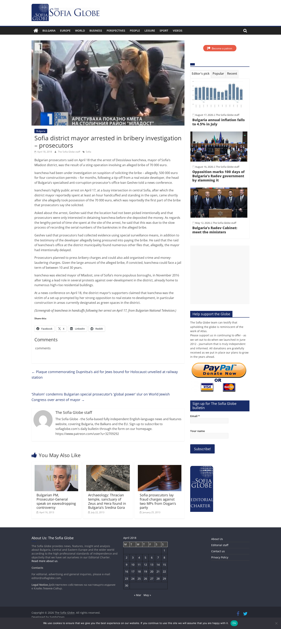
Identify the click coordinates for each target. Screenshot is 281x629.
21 (158, 571)
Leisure (150, 30)
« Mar (137, 595)
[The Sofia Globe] (36, 31)
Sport (164, 30)
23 (126, 578)
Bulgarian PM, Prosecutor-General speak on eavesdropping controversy (56, 501)
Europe (65, 30)
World (80, 30)
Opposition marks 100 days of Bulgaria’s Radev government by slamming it (218, 175)
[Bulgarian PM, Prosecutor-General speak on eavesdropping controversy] (56, 467)
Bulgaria (48, 30)
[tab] (200, 74)
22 (164, 571)
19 (145, 571)
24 (132, 578)
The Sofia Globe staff (69, 151)
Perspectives (116, 30)
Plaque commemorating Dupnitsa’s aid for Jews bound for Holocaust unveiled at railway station (105, 374)
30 (126, 585)
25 (139, 578)
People (135, 30)
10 (132, 564)
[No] (276, 623)
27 (151, 578)
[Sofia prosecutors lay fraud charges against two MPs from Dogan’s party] (159, 467)
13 (151, 564)
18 (139, 571)
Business (95, 30)
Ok (234, 623)
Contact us (218, 551)
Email (195, 416)
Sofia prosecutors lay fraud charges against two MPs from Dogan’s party (158, 501)
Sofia (88, 151)
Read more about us (45, 561)
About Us (217, 539)
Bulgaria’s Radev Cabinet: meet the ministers (214, 229)
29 (164, 578)
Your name (197, 431)
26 (145, 578)
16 (126, 571)
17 (132, 571)
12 (145, 564)
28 (158, 578)
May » (147, 595)
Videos (177, 30)
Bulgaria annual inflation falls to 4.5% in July (218, 122)
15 (164, 564)
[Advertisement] (219, 275)
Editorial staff (219, 545)
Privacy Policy (219, 557)
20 (151, 571)
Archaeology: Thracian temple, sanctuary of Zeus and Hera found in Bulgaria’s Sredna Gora (107, 501)
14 (158, 564)
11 (139, 564)
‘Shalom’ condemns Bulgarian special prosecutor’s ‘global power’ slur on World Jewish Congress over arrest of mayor (101, 397)
